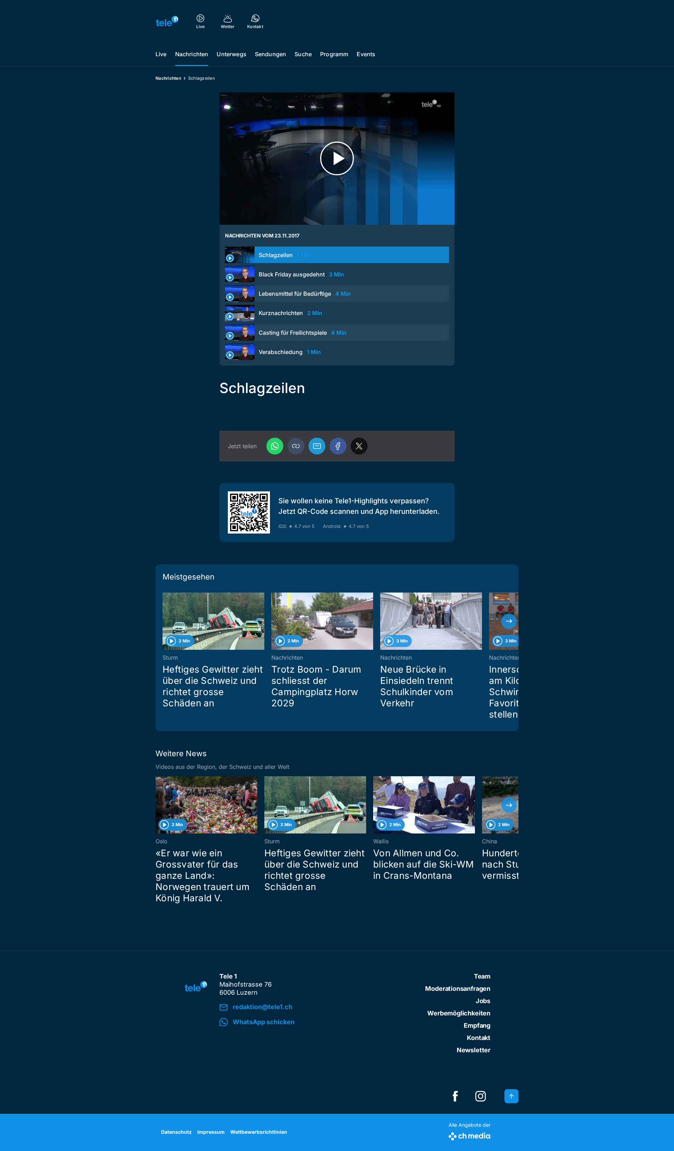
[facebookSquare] (455, 1096)
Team (482, 976)
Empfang (477, 1025)
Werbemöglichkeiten (458, 1013)
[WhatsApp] (274, 446)
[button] (296, 446)
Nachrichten (192, 54)
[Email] (317, 446)
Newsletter (473, 1050)
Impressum (211, 1132)
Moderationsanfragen (457, 988)
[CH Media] (469, 1135)
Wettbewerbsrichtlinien (258, 1132)
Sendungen (270, 54)
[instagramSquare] (481, 1096)
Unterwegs (231, 54)
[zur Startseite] (167, 21)
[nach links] (165, 621)
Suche (303, 54)
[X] (359, 446)
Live (161, 54)
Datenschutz (176, 1132)
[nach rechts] (509, 621)
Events (366, 54)
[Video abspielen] (337, 158)
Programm (334, 54)
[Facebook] (338, 446)
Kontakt (478, 1037)
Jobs (483, 1001)
